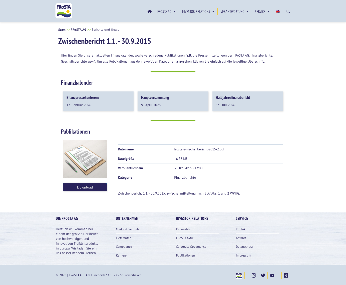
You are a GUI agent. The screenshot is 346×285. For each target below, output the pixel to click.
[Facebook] (247, 275)
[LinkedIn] (279, 275)
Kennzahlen (184, 229)
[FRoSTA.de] (238, 275)
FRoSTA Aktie (185, 238)
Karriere (121, 255)
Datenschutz (244, 246)
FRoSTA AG (164, 11)
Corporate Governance (191, 246)
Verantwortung (232, 11)
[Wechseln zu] (278, 11)
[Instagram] (253, 275)
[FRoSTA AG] (63, 17)
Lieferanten (123, 238)
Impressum (243, 255)
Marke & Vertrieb (127, 229)
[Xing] (286, 275)
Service (260, 11)
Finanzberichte (185, 177)
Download (85, 187)
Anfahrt (241, 238)
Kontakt (241, 229)
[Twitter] (262, 275)
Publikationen (185, 255)
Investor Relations (196, 11)
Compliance (124, 246)
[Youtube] (272, 275)
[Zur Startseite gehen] (149, 11)
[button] (288, 11)
